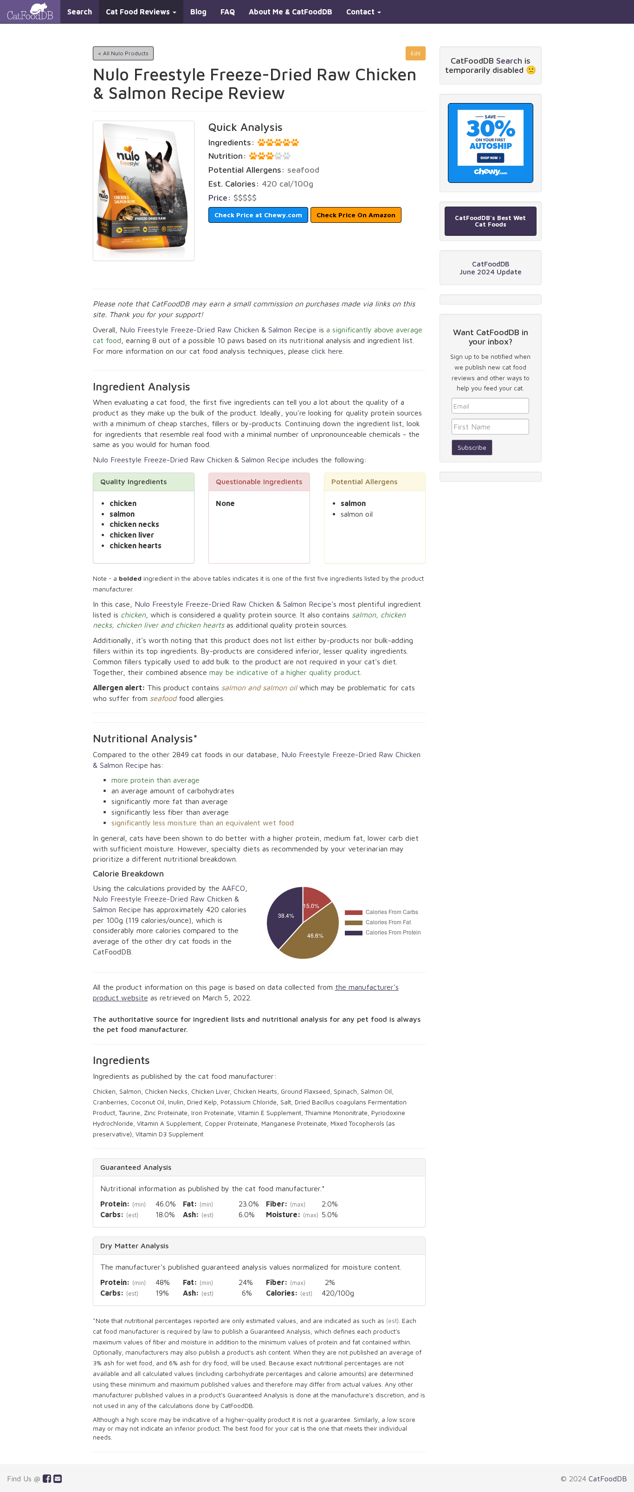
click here (327, 351)
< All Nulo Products (123, 53)
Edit (416, 53)
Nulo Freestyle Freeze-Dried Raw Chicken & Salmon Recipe (218, 329)
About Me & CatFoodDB (290, 11)
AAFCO (233, 888)
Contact (361, 11)
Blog (198, 11)
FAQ (227, 11)
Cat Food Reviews (139, 11)
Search (79, 11)
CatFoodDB (608, 1478)
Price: (219, 197)
